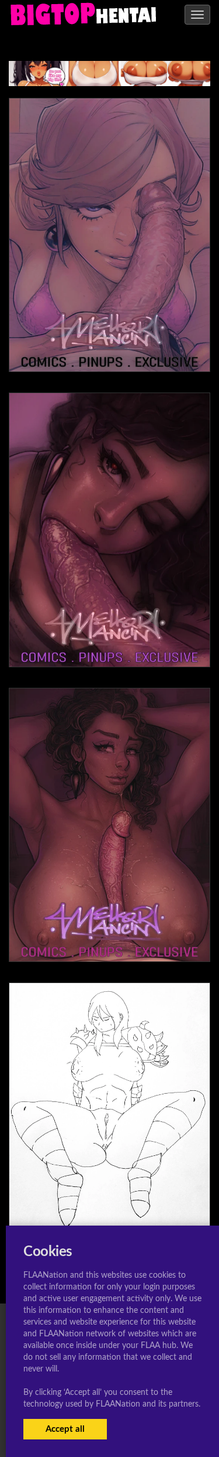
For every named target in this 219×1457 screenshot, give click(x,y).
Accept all (65, 1429)
